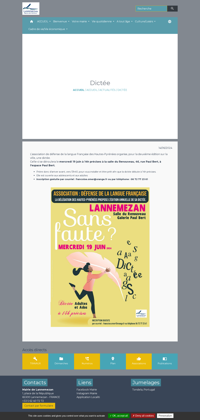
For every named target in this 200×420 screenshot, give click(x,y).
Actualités (107, 90)
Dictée (122, 90)
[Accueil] (30, 9)
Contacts (35, 382)
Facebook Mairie (87, 389)
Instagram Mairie (87, 393)
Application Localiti (88, 397)
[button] (31, 22)
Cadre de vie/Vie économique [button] (47, 29)
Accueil (78, 90)
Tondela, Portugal (143, 389)
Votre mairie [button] (80, 21)
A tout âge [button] (124, 21)
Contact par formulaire (38, 405)
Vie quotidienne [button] (102, 21)
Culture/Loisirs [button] (144, 21)
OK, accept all (120, 415)
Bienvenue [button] (60, 21)
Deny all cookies (144, 415)
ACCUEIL (91, 90)
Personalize (165, 415)
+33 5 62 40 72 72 (33, 400)
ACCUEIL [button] (43, 21)
